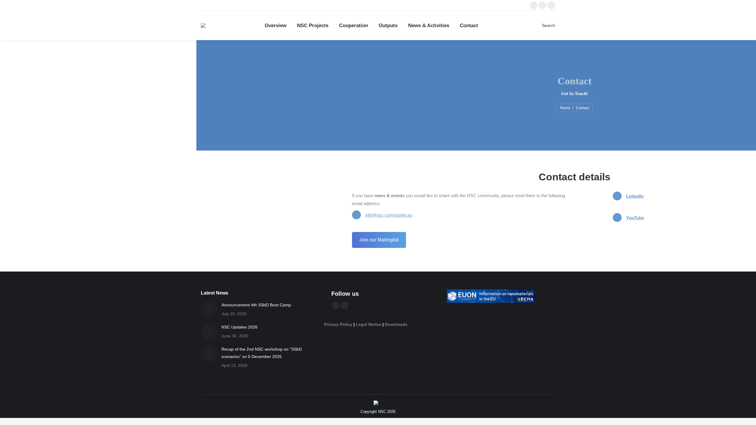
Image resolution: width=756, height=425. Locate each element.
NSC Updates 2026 (239, 327)
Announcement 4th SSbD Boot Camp (256, 305)
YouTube (635, 217)
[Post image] (209, 309)
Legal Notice (368, 324)
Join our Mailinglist (379, 239)
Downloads (396, 324)
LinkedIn (635, 196)
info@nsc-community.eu (388, 215)
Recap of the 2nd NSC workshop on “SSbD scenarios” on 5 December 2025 (261, 353)
